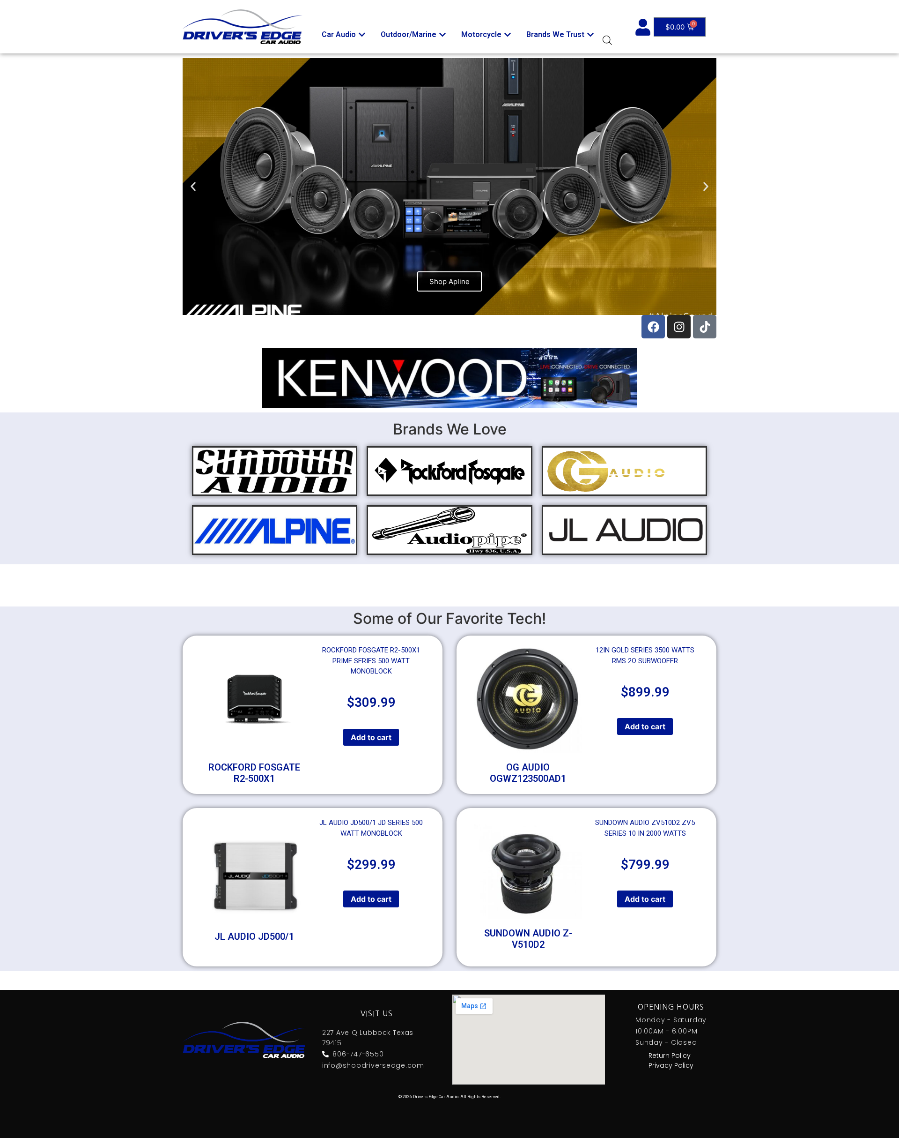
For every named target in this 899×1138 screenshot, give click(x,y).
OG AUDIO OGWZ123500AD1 (528, 773)
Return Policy (669, 1055)
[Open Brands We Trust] (590, 34)
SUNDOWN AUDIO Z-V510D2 (528, 939)
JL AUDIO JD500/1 (254, 936)
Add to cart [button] (371, 737)
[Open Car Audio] (362, 34)
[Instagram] (679, 326)
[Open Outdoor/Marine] (442, 34)
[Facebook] (653, 326)
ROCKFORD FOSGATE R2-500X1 (254, 773)
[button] (193, 187)
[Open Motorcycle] (507, 34)
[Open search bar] (607, 40)
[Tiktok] (704, 326)
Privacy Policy (670, 1065)
